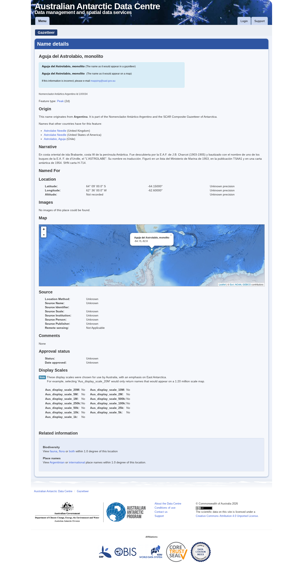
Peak (61, 101)
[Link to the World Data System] (150, 551)
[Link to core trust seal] (177, 551)
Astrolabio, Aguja (55, 139)
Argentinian (57, 462)
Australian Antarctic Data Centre (53, 491)
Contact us (161, 511)
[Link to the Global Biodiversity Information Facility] (105, 551)
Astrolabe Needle (55, 130)
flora (62, 451)
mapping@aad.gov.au (103, 80)
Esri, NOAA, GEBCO (240, 284)
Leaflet (222, 284)
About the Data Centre (168, 503)
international (77, 462)
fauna (53, 451)
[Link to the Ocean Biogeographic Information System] (125, 551)
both (72, 451)
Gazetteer (46, 32)
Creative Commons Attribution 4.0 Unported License (227, 516)
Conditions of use (165, 507)
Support (259, 21)
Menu (42, 21)
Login (244, 21)
